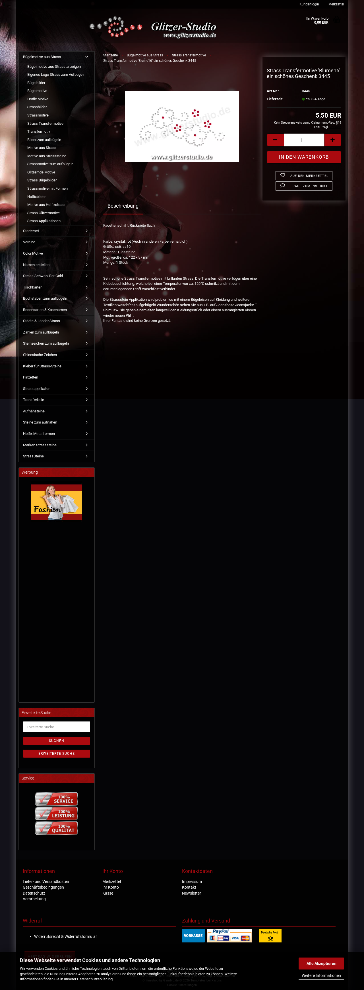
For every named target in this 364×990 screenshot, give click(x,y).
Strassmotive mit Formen (47, 188)
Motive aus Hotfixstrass (46, 204)
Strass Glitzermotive (43, 213)
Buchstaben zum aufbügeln (45, 298)
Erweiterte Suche (56, 754)
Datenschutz (34, 893)
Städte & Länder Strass (41, 321)
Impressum (192, 881)
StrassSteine (33, 456)
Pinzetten (30, 377)
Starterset (31, 231)
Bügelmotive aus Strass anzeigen (54, 66)
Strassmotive (38, 115)
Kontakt (189, 887)
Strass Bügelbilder (42, 180)
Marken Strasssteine (40, 445)
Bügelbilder (36, 83)
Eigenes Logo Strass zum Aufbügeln (56, 74)
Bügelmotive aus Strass (42, 57)
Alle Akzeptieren (321, 963)
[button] (275, 140)
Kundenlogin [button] (309, 4)
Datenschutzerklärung (95, 979)
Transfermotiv (38, 131)
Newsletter (191, 893)
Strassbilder (37, 107)
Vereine (29, 242)
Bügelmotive (37, 91)
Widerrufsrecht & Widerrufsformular (65, 936)
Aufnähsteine (34, 411)
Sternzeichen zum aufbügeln (46, 343)
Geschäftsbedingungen (43, 887)
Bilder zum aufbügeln (44, 140)
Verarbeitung (34, 899)
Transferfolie (33, 400)
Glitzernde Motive (41, 172)
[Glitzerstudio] (154, 28)
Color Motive (33, 253)
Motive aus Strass (41, 148)
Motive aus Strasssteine (46, 156)
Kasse (107, 893)
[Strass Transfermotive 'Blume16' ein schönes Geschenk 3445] (182, 124)
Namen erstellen (36, 265)
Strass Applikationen (44, 221)
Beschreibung (122, 206)
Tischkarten (32, 287)
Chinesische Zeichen (40, 355)
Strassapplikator (36, 388)
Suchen (56, 741)
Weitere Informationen (321, 975)
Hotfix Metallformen (39, 433)
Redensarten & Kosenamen (45, 310)
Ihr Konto (110, 887)
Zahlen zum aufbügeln (41, 332)
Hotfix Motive (37, 99)
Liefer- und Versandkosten (46, 881)
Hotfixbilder (36, 197)
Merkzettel (336, 4)
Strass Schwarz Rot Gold (43, 276)
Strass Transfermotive (45, 123)
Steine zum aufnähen (40, 422)
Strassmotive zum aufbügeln (50, 164)
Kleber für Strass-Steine (42, 366)
